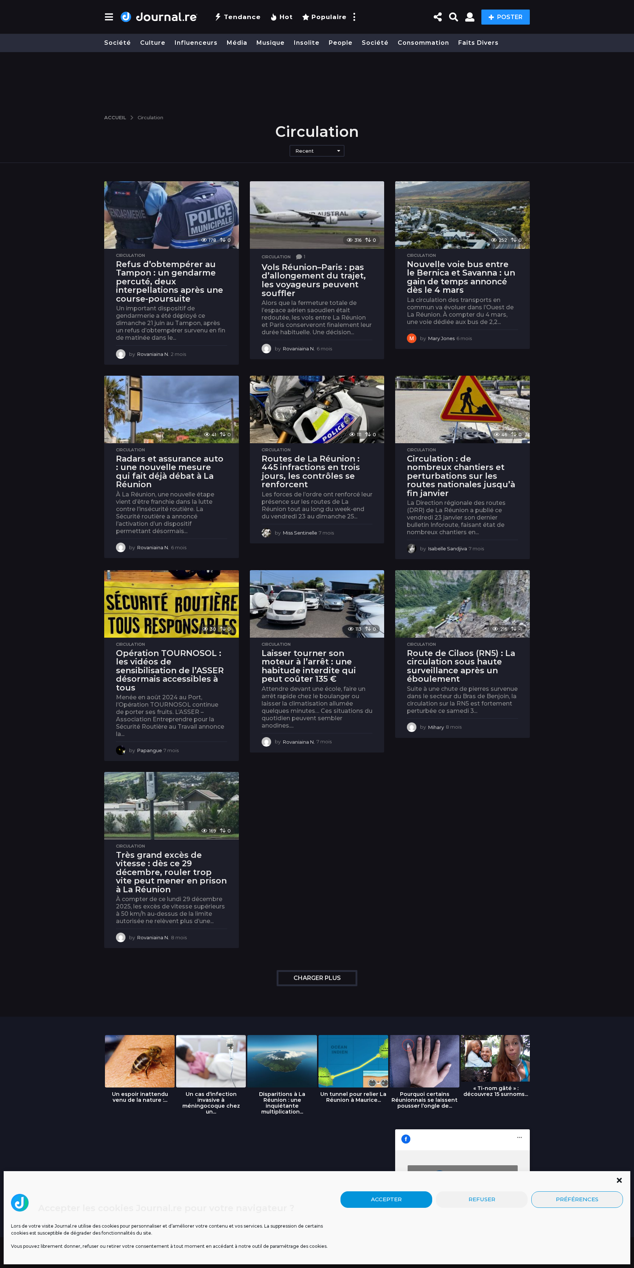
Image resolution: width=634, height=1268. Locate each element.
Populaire (329, 17)
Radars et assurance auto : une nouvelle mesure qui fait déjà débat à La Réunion (169, 472)
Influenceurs (196, 42)
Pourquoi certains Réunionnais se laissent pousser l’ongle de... (424, 1100)
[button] (619, 1180)
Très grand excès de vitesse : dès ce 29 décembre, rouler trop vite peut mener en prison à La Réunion (171, 872)
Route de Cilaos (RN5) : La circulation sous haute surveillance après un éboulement (461, 666)
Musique (270, 42)
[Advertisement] (317, 79)
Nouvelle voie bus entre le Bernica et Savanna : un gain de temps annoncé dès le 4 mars (461, 277)
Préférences (577, 1199)
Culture (152, 42)
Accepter (386, 1199)
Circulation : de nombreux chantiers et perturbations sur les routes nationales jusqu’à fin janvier (461, 476)
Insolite (307, 42)
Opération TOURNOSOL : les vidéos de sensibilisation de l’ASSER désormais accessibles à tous (170, 670)
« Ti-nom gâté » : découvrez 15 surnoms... (495, 1091)
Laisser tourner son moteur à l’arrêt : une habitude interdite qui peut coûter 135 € (309, 666)
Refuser (482, 1199)
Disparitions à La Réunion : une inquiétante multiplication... (282, 1103)
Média (237, 42)
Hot (286, 17)
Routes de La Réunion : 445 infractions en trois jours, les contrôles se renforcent (311, 472)
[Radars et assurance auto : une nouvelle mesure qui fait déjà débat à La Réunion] (171, 409)
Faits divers (478, 42)
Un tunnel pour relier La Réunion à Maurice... (353, 1097)
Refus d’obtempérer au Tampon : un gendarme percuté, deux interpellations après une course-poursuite (169, 281)
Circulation (130, 255)
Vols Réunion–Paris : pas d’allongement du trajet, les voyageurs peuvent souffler (314, 280)
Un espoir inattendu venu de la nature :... (140, 1097)
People (341, 42)
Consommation (423, 42)
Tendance (242, 17)
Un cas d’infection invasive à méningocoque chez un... (211, 1103)
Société (117, 42)
